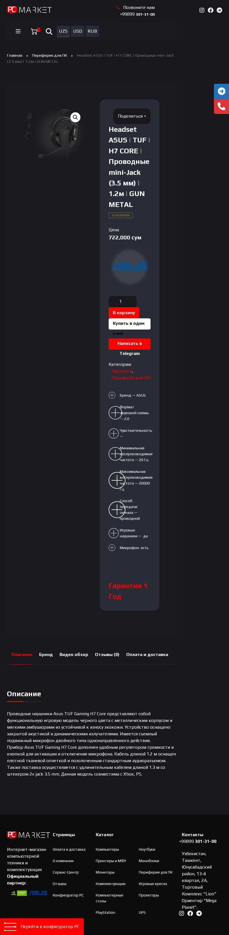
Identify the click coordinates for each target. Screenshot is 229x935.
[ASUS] (129, 267)
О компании (63, 860)
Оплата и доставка (147, 654)
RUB (92, 31)
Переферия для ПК (49, 55)
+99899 (137, 14)
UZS (63, 31)
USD (77, 31)
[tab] (22, 655)
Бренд (46, 654)
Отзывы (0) (107, 654)
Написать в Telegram (130, 345)
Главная (14, 55)
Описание (21, 654)
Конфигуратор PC (68, 895)
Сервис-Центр (66, 872)
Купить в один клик (128, 325)
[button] (75, 117)
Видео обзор (73, 654)
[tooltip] (221, 91)
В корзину (124, 312)
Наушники (121, 371)
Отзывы (59, 883)
